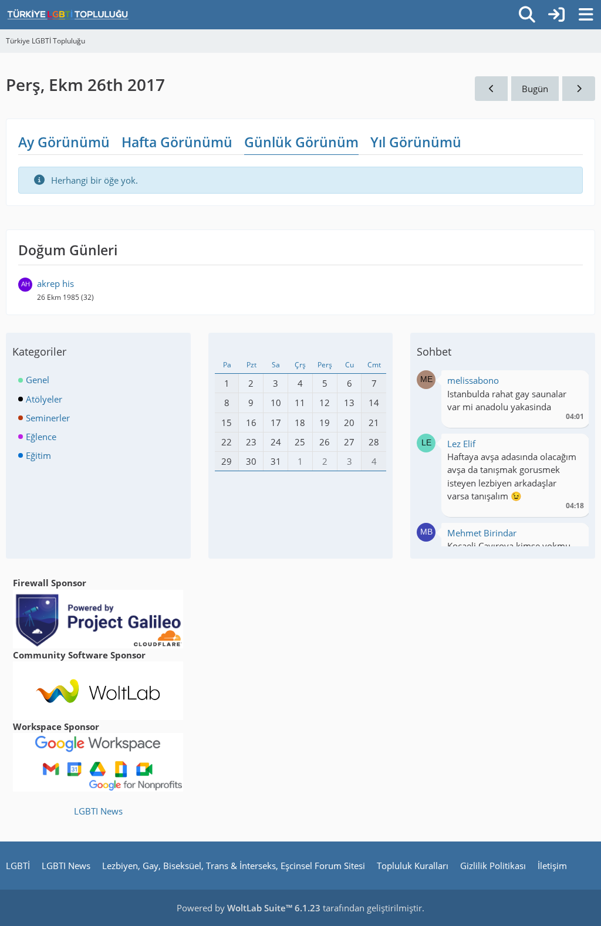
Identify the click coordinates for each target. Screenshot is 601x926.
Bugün (535, 88)
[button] (426, 378)
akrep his (55, 283)
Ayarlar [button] (571, 383)
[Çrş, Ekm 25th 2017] (491, 88)
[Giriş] (556, 14)
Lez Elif (461, 444)
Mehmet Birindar (481, 533)
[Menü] (585, 14)
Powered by (248, 908)
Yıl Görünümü (415, 142)
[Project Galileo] (98, 618)
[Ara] (527, 14)
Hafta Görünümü (176, 142)
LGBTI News (98, 811)
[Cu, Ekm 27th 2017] (578, 88)
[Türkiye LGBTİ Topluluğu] (68, 14)
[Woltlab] (98, 689)
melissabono (473, 380)
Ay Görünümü (64, 142)
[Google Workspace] (98, 761)
